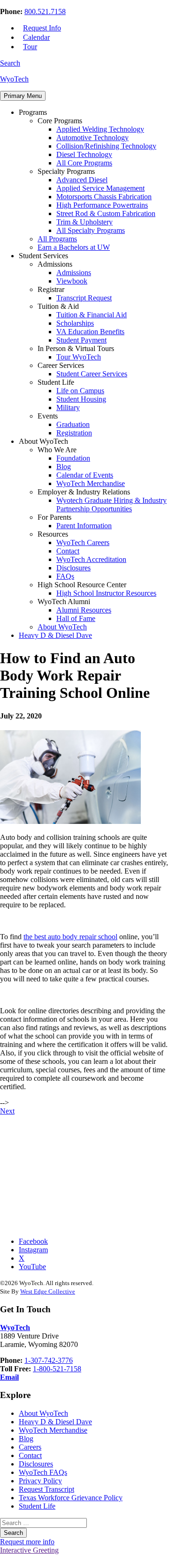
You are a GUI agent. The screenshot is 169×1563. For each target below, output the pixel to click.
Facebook (33, 1241)
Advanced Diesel (82, 180)
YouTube (32, 1267)
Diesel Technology (84, 154)
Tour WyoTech (78, 357)
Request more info (27, 1542)
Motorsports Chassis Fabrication (104, 197)
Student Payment (81, 340)
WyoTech (14, 79)
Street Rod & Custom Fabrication (105, 213)
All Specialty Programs (90, 230)
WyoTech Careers (82, 542)
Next (7, 1111)
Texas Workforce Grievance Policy (71, 1498)
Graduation (73, 424)
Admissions (73, 273)
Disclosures (73, 568)
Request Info (42, 28)
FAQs (65, 576)
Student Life (37, 1506)
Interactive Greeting (29, 1550)
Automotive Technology (92, 138)
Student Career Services (91, 374)
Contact (67, 551)
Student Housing (81, 399)
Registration (74, 433)
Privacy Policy (40, 1481)
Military (68, 407)
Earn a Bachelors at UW (74, 247)
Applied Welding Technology (100, 129)
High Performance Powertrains (102, 205)
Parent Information (84, 526)
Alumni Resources (83, 610)
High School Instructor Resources (106, 593)
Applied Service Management (100, 188)
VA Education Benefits (90, 332)
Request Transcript (46, 1489)
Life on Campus (80, 391)
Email (9, 1377)
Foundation (73, 458)
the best (70, 937)
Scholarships (75, 323)
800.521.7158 (45, 11)
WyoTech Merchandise (90, 483)
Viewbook (71, 281)
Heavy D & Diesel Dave (55, 635)
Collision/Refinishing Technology (106, 146)
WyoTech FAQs (43, 1472)
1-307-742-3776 (48, 1360)
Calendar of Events (84, 475)
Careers (30, 1447)
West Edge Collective (47, 1291)
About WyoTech (62, 627)
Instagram (33, 1250)
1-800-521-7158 (57, 1369)
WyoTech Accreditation (91, 559)
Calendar (36, 37)
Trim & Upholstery (84, 222)
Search (10, 63)
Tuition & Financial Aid (91, 315)
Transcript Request (84, 298)
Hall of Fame (75, 618)
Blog (63, 467)
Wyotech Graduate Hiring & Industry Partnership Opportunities (111, 504)
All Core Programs (84, 163)
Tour (30, 47)
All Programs (57, 239)
